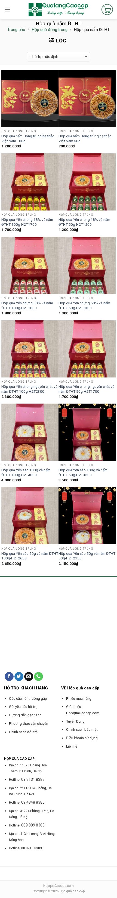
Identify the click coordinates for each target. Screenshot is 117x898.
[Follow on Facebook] (9, 676)
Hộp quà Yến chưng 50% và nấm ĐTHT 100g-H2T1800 (27, 305)
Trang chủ (16, 29)
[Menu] (7, 9)
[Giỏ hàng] (107, 9)
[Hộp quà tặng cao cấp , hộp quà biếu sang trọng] (59, 9)
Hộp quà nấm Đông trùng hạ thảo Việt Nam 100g (27, 138)
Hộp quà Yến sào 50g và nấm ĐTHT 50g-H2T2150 (87, 556)
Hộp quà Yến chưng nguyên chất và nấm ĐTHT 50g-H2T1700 (87, 389)
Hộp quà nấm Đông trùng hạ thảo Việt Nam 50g (85, 138)
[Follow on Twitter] (18, 676)
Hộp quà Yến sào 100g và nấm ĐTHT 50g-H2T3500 (83, 472)
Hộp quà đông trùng (49, 29)
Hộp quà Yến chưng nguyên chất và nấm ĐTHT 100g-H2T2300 (29, 389)
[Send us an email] (28, 676)
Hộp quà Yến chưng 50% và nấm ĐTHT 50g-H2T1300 (84, 305)
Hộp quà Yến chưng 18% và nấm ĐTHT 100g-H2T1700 (27, 222)
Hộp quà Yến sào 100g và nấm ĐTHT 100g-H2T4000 (25, 472)
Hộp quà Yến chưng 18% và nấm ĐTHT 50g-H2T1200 (84, 222)
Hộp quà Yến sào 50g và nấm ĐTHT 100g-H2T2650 (29, 556)
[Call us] (38, 676)
